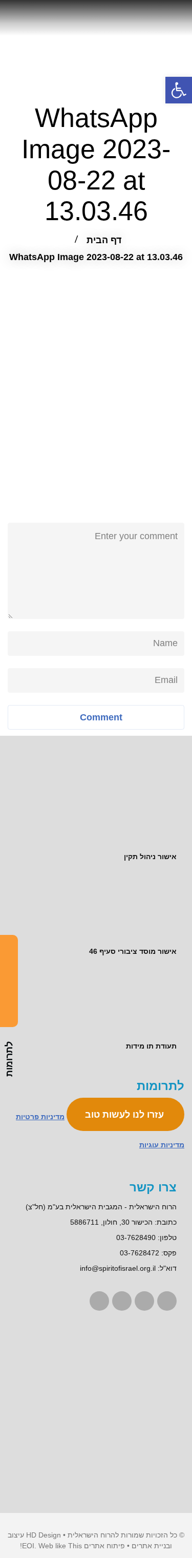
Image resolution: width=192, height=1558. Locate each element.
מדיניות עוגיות (161, 1145)
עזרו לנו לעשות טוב (125, 1114)
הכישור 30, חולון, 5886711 (111, 1222)
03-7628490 (136, 1237)
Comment (99, 717)
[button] (178, 90)
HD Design (43, 1535)
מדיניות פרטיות (40, 1117)
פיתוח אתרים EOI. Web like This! (72, 1546)
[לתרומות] (9, 981)
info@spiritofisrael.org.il (118, 1268)
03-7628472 (139, 1253)
